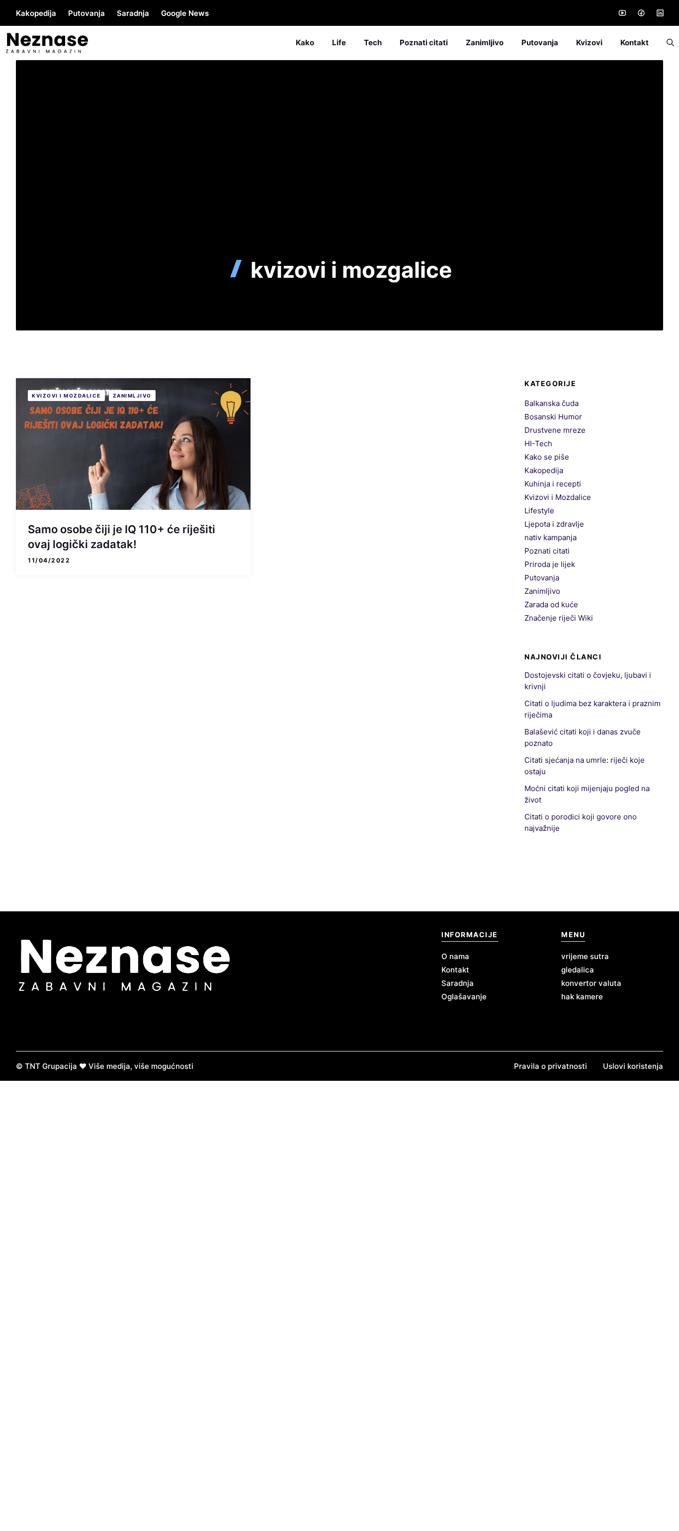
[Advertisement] (339, 182)
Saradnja (133, 13)
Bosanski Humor (553, 416)
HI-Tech (538, 443)
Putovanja (86, 13)
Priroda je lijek (549, 564)
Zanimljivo (485, 42)
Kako (305, 42)
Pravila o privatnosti (550, 1066)
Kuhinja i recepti (552, 483)
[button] (666, 43)
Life (339, 42)
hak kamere (582, 996)
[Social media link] (621, 12)
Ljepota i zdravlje (554, 524)
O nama (455, 956)
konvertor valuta (591, 983)
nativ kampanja (550, 537)
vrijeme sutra (585, 956)
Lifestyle (539, 510)
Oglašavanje (464, 996)
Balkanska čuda (551, 403)
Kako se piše (546, 457)
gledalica (577, 969)
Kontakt (634, 42)
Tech (373, 42)
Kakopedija (36, 13)
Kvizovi (589, 42)
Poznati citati (424, 42)
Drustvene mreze (555, 430)
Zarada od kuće (551, 604)
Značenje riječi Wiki (558, 618)
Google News (185, 13)
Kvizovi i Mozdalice (66, 396)
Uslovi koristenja (633, 1066)
